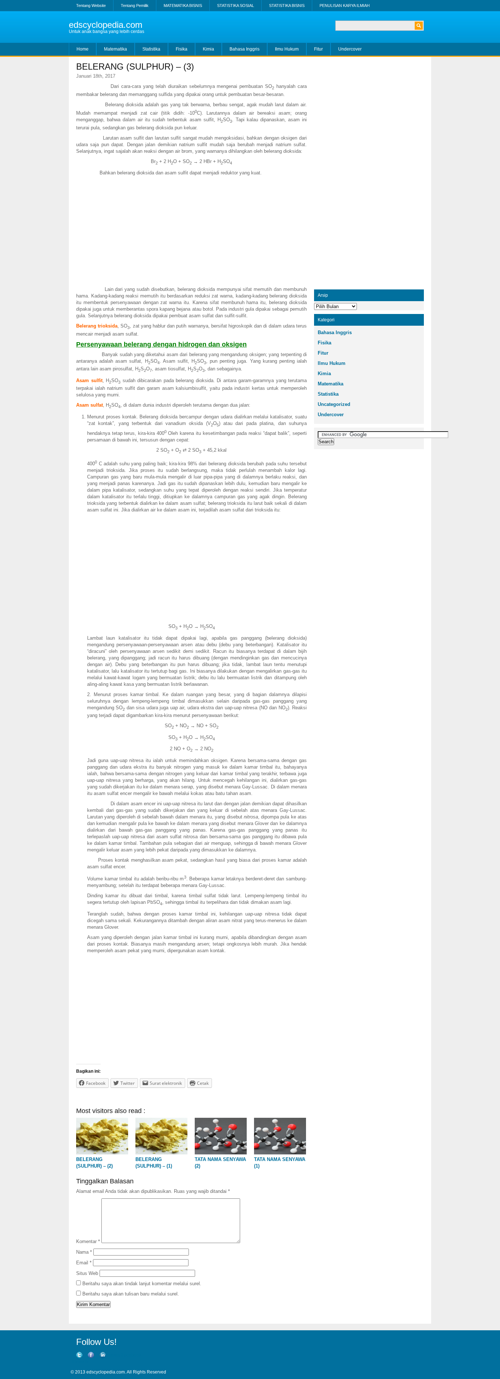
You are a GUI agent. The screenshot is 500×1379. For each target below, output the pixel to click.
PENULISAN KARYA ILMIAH (345, 5)
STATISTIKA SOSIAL (235, 5)
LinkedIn (81, 1361)
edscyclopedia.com (105, 25)
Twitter (114, 1355)
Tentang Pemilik (135, 5)
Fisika (181, 49)
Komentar (88, 1241)
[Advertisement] (191, 231)
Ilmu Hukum (287, 49)
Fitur (318, 49)
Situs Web (87, 1273)
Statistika (151, 49)
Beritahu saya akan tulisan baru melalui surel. (130, 1294)
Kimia (208, 49)
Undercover (350, 49)
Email (84, 1262)
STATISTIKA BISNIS (287, 5)
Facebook (131, 1355)
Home (83, 49)
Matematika (115, 49)
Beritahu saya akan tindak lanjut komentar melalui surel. (141, 1283)
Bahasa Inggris (245, 49)
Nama (84, 1252)
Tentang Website (91, 5)
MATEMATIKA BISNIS (183, 5)
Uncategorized (334, 404)
